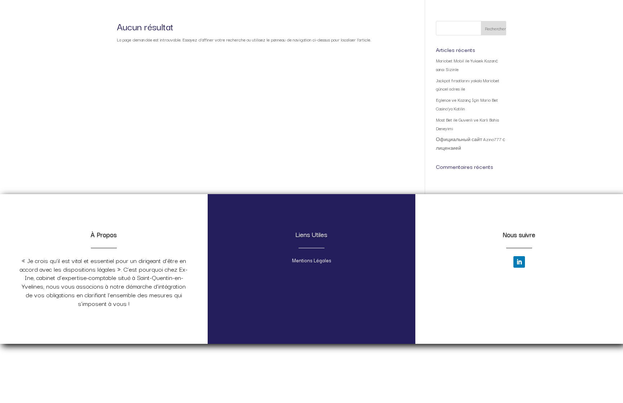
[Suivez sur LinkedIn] (519, 262)
